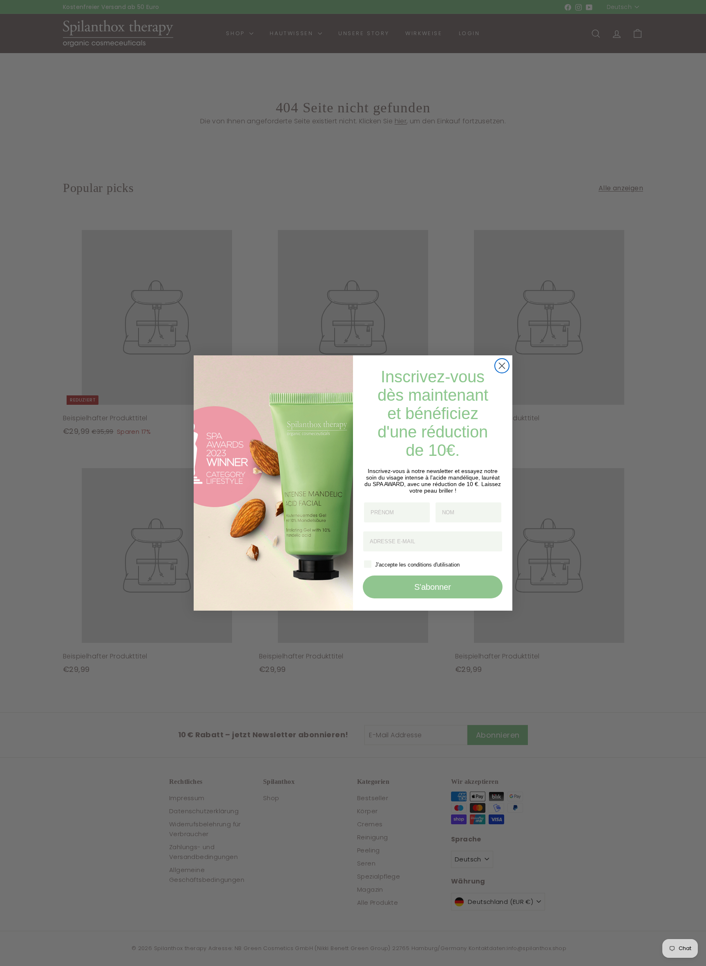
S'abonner (432, 586)
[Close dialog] (502, 366)
